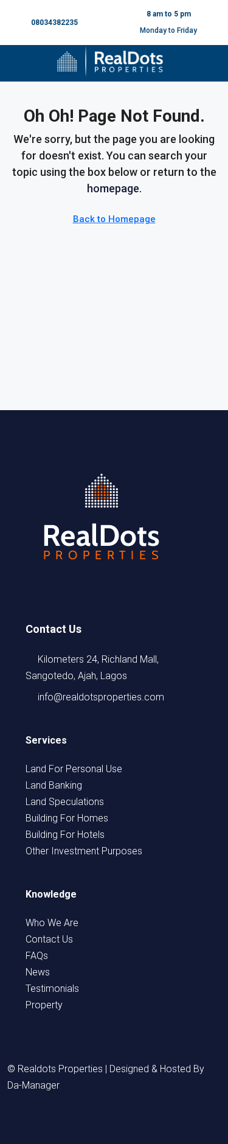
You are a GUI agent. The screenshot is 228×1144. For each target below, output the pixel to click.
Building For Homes (67, 818)
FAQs (37, 955)
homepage (113, 188)
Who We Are (52, 923)
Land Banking (54, 785)
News (38, 972)
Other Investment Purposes (84, 851)
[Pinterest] (169, 1121)
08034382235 (54, 22)
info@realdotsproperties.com (101, 697)
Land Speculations (65, 801)
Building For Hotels (65, 834)
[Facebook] (60, 1121)
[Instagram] (103, 1121)
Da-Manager (33, 1085)
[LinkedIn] (125, 1121)
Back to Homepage (114, 219)
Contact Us (49, 939)
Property (44, 1005)
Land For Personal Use (74, 769)
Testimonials (52, 988)
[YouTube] (147, 1121)
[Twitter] (81, 1121)
